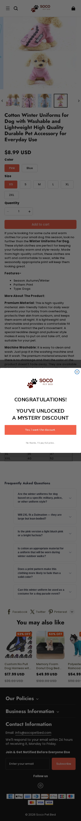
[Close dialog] (77, 372)
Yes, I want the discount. (40, 430)
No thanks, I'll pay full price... (40, 443)
